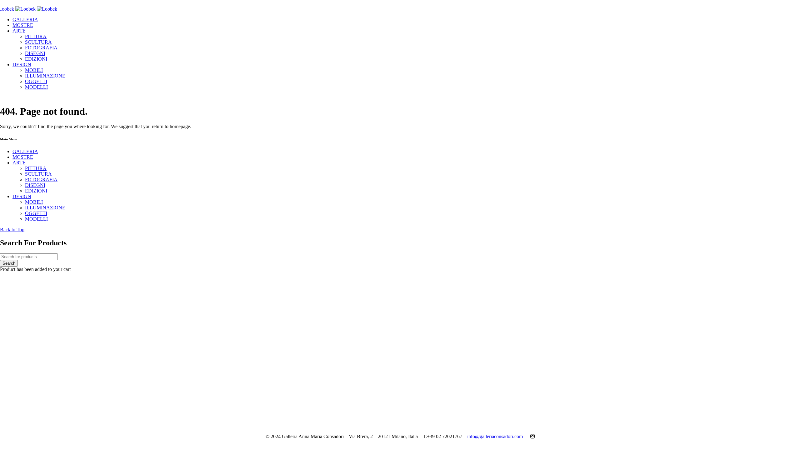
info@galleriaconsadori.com (495, 436)
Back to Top (12, 229)
